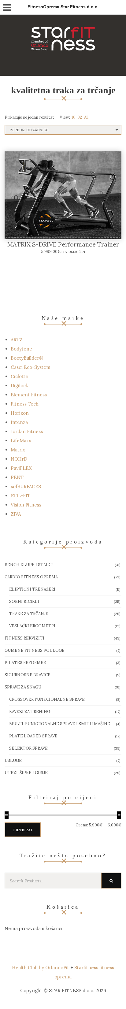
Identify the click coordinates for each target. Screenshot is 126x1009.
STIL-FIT (20, 496)
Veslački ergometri (32, 626)
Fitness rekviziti (24, 638)
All (86, 117)
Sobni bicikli (24, 601)
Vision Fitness (26, 505)
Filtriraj (22, 830)
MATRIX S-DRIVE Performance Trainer (63, 244)
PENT (17, 477)
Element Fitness (29, 395)
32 (80, 117)
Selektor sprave (28, 748)
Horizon (20, 413)
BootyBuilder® (27, 358)
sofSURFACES (26, 486)
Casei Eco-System (30, 367)
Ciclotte (19, 376)
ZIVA (16, 514)
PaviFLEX (21, 468)
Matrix (18, 450)
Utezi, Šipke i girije (26, 772)
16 (74, 117)
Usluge (13, 760)
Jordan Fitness (27, 431)
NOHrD (19, 459)
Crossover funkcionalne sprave (47, 699)
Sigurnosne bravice (27, 674)
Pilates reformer (25, 662)
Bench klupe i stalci (29, 564)
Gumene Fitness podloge (35, 650)
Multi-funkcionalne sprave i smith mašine (59, 723)
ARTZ (17, 340)
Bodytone (21, 349)
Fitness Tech (25, 404)
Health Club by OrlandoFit (40, 967)
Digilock (19, 385)
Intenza (19, 422)
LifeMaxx (21, 440)
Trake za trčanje (28, 613)
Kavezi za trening (29, 711)
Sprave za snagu (23, 687)
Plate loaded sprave (33, 736)
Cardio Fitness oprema (31, 577)
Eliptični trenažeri (32, 589)
